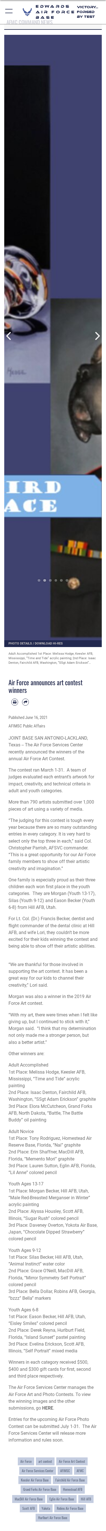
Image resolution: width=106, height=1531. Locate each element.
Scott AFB (28, 1508)
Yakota (46, 1508)
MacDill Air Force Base (29, 1499)
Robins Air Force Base (70, 1508)
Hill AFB (86, 1499)
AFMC (80, 1470)
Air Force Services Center (37, 1470)
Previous (9, 336)
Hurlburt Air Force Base (52, 1517)
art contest (45, 1461)
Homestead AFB (72, 1489)
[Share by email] (25, 702)
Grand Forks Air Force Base (39, 1489)
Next (97, 336)
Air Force (26, 1461)
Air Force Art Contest (72, 1461)
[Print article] (14, 702)
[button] (9, 12)
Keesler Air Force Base (35, 1480)
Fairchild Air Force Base (70, 1480)
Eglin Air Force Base (61, 1499)
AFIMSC (65, 1470)
